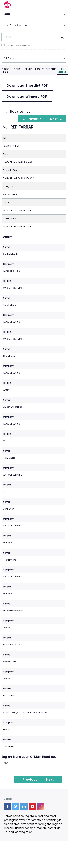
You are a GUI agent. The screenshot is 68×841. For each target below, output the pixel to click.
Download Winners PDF (27, 96)
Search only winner (18, 45)
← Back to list (18, 111)
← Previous (32, 119)
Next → (56, 119)
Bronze (39, 69)
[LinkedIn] (24, 806)
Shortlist (51, 70)
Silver (28, 69)
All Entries (62, 70)
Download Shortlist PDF (27, 85)
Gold (17, 69)
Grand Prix (6, 70)
